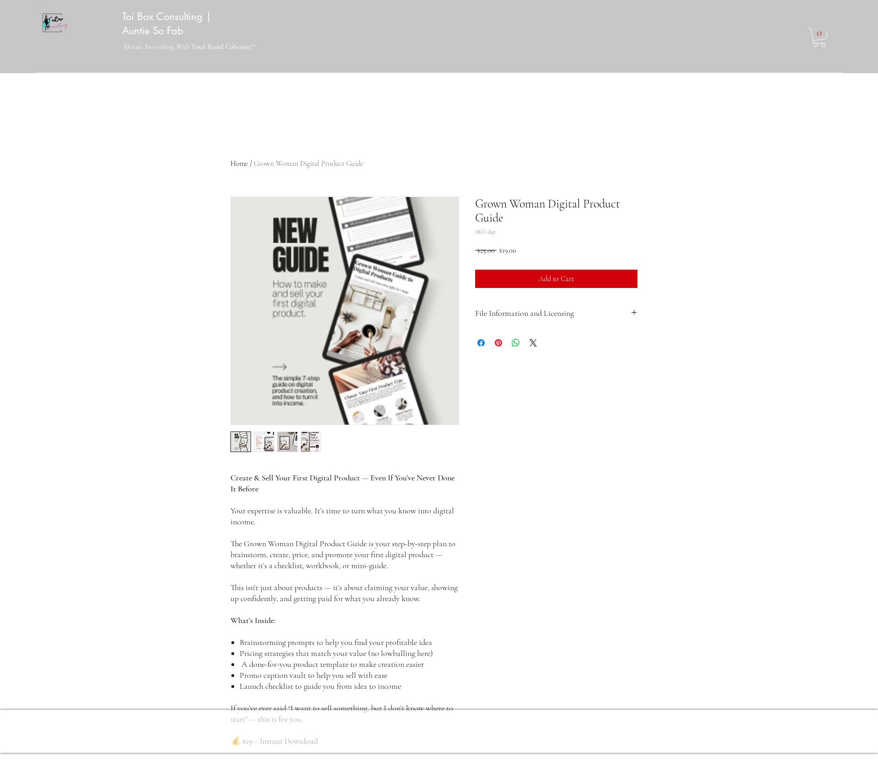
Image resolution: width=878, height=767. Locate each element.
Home (239, 163)
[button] (819, 37)
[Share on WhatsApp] (515, 342)
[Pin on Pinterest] (498, 342)
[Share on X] (533, 342)
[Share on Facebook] (481, 342)
